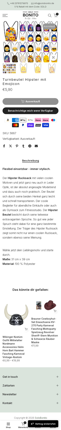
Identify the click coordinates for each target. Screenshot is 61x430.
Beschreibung (30, 160)
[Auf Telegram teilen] (29, 145)
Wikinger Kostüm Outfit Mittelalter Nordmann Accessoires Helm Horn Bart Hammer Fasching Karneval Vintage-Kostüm (14, 347)
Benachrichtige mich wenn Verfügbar (30, 110)
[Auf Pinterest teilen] (16, 145)
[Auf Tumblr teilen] (23, 145)
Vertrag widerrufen (45, 423)
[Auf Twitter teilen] (10, 145)
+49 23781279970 (19, 3)
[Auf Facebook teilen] (4, 145)
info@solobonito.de (44, 3)
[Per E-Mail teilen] (36, 145)
